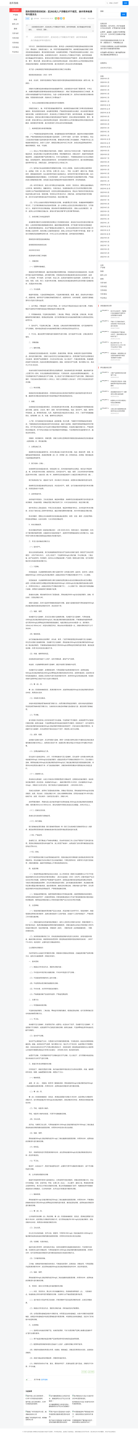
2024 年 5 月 (104, 166)
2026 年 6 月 (104, 82)
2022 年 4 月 (104, 257)
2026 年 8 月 (104, 78)
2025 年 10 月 (105, 113)
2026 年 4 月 (104, 90)
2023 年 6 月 (104, 204)
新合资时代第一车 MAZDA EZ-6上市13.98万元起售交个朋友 (118, 345)
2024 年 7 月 (104, 158)
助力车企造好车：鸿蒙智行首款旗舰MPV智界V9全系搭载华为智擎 (118, 313)
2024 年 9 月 (104, 150)
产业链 (15, 15)
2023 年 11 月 (105, 185)
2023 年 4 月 (104, 211)
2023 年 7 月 (104, 200)
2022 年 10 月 (105, 234)
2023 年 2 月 (104, 219)
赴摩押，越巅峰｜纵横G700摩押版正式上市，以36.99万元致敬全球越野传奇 (112, 34)
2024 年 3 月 (104, 173)
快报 (15, 19)
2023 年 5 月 (104, 207)
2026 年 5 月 (104, 86)
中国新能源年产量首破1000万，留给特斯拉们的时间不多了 (119, 334)
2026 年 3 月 (104, 94)
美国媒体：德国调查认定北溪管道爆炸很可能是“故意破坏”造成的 (118, 355)
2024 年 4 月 (104, 169)
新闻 (15, 29)
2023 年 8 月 (104, 196)
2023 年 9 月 (104, 192)
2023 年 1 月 (104, 223)
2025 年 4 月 (104, 128)
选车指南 (13, 3)
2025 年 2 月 (104, 132)
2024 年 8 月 (104, 154)
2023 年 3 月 (104, 215)
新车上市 (15, 24)
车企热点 (15, 52)
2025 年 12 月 (105, 105)
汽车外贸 (15, 38)
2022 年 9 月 (104, 238)
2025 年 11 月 (105, 109)
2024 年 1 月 (104, 181)
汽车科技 (15, 43)
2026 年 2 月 (104, 97)
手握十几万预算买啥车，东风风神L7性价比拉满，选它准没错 (118, 324)
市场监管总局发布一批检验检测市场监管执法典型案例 (118, 383)
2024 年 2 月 (104, 177)
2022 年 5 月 (104, 253)
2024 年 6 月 (104, 162)
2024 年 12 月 (105, 139)
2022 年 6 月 (104, 249)
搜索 (125, 3)
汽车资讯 (15, 47)
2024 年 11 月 (105, 143)
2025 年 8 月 (104, 120)
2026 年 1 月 (104, 101)
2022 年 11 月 (105, 230)
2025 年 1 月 (104, 135)
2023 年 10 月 (105, 188)
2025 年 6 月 (104, 124)
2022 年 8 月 (104, 242)
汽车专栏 (15, 33)
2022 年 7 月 (104, 245)
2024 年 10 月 (105, 147)
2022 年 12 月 (105, 226)
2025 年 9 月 (104, 116)
